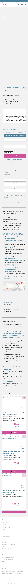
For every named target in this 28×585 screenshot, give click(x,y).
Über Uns (4, 522)
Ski (13, 309)
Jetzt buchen (15, 156)
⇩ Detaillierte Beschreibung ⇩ (10, 129)
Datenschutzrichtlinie (7, 548)
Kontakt (4, 542)
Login (3, 561)
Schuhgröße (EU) (15, 188)
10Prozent (22, 195)
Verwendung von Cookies (8, 544)
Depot (14, 311)
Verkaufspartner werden (8, 557)
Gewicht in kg (15, 182)
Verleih (15, 195)
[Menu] (21, 4)
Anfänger (6, 172)
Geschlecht (15, 165)
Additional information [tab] (15, 202)
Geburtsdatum (7, 150)
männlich (6, 168)
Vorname (6, 138)
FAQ (3, 539)
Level (15, 170)
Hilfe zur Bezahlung (7, 540)
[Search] (18, 4)
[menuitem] (18, 4)
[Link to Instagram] (20, 582)
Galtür (12, 195)
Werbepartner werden (7, 559)
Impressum (5, 526)
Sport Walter (5, 195)
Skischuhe (16, 309)
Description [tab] (5, 202)
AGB (3, 546)
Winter (17, 195)
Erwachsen (15, 304)
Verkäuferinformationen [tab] (15, 205)
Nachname (7, 144)
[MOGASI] (11, 4)
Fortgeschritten (7, 174)
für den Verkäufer (15, 161)
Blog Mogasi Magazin (7, 527)
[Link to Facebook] (18, 582)
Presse (4, 524)
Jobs (3, 529)
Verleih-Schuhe (5, 197)
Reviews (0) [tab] (5, 205)
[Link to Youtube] (22, 582)
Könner (6, 176)
